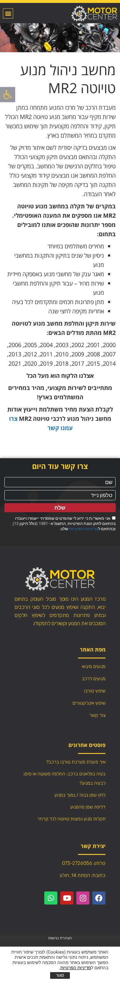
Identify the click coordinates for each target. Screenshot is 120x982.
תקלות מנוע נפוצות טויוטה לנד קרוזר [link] (71, 819)
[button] (8, 13)
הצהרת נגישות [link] (60, 938)
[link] (7, 94)
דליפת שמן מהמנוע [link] (87, 807)
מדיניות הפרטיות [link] (83, 528)
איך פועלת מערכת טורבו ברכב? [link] (75, 762)
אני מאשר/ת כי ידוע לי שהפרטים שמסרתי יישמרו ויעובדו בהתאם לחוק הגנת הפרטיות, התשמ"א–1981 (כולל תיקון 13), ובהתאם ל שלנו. (64, 523)
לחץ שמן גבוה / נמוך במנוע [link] (79, 795)
